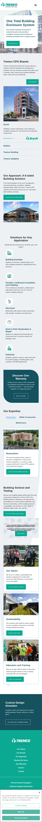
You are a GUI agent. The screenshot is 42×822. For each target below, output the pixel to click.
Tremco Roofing (10, 152)
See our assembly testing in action (15, 513)
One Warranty (21, 764)
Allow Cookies (21, 533)
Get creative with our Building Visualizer (18, 722)
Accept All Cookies (21, 818)
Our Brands (21, 753)
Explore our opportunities (15, 679)
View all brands (32, 81)
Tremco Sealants (11, 159)
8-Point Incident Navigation (21, 783)
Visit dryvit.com (7, 138)
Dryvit (6, 124)
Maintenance (21, 423)
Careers (21, 768)
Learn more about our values (16, 586)
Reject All (21, 812)
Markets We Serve (21, 760)
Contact (21, 771)
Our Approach (21, 756)
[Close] (39, 792)
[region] (21, 806)
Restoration (11, 417)
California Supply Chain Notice (21, 786)
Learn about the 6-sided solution (14, 197)
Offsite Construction (27, 417)
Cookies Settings (21, 805)
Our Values (21, 749)
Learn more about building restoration (18, 471)
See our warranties (21, 396)
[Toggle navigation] (36, 5)
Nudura (6, 146)
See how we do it (13, 43)
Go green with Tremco (14, 633)
